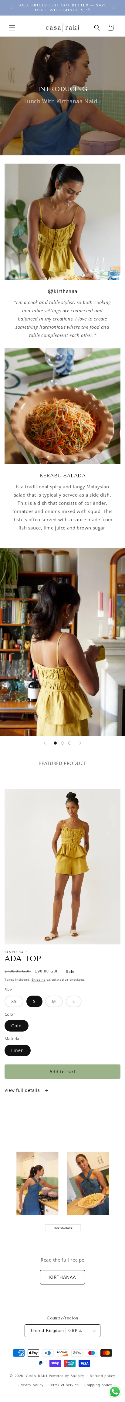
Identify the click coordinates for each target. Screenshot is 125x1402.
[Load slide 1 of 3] (55, 743)
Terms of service (64, 1385)
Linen (17, 1050)
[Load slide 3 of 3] (69, 743)
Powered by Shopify (66, 1376)
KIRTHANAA (62, 1277)
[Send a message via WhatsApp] (115, 1392)
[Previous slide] (45, 743)
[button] (12, 27)
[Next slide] (80, 743)
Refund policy (102, 1376)
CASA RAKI (36, 1376)
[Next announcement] (113, 8)
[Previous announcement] (11, 8)
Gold (16, 1025)
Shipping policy (98, 1385)
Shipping (39, 979)
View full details (23, 1090)
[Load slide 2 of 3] (62, 743)
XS (17, 1002)
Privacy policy (31, 1385)
